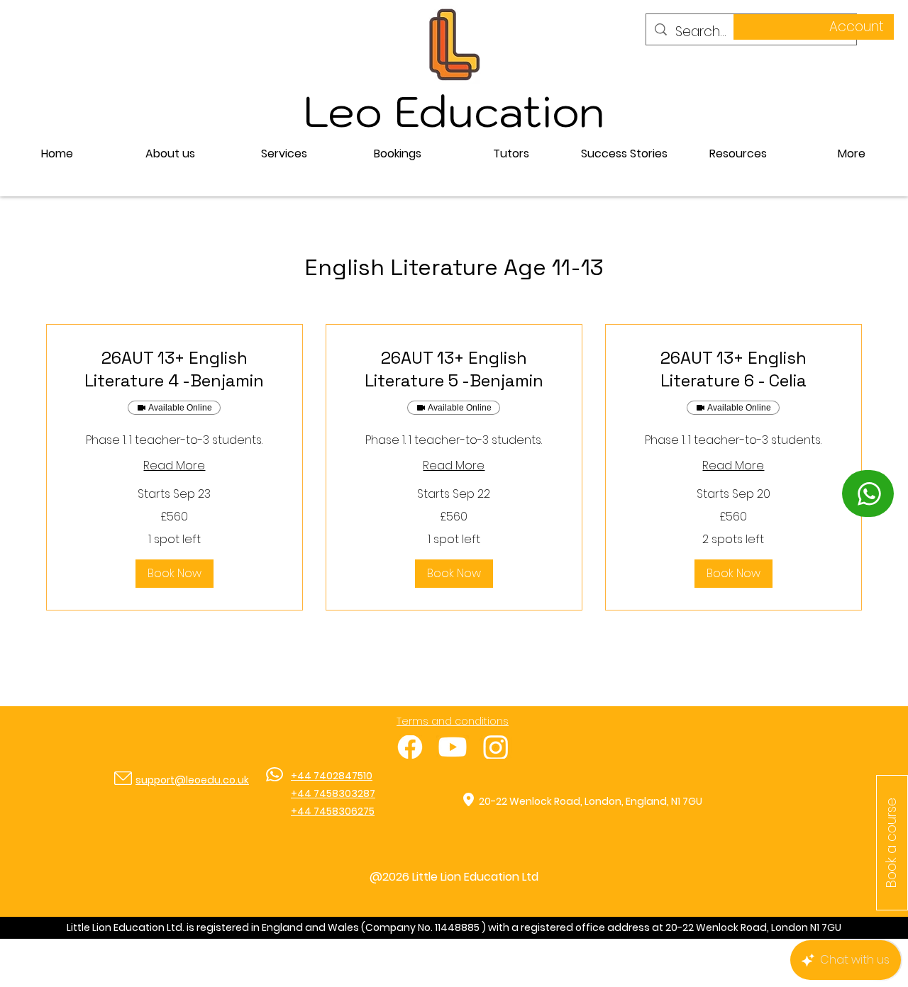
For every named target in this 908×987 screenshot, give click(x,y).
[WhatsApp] (868, 493)
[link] (174, 369)
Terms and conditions (453, 721)
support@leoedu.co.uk (192, 780)
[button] (283, 154)
